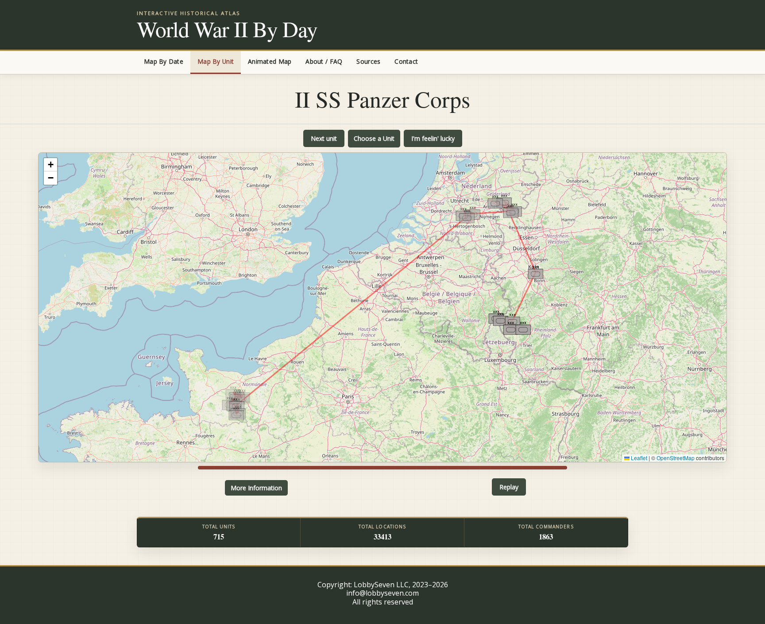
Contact (406, 61)
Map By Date (163, 61)
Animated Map (269, 61)
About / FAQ (323, 61)
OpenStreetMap (676, 457)
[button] (236, 413)
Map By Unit (215, 61)
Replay (508, 487)
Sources (368, 61)
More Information (256, 488)
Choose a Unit (374, 138)
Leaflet (638, 457)
